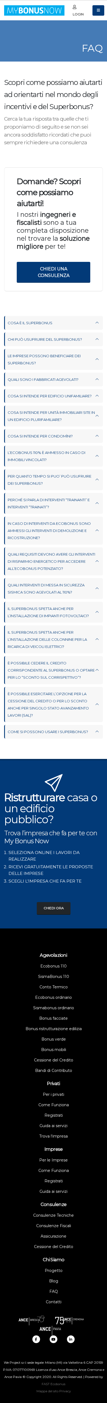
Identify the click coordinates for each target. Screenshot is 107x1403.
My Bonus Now (26, 841)
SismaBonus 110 (53, 976)
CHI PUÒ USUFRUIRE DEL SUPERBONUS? (45, 339)
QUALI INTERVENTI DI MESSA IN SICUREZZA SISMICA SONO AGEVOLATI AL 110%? (46, 588)
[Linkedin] (71, 1339)
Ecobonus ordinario (53, 997)
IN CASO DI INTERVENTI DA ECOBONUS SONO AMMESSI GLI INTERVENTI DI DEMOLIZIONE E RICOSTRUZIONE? (49, 530)
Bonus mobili (53, 1049)
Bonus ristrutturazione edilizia (54, 1028)
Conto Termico (54, 987)
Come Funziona (53, 1104)
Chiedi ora (54, 908)
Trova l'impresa (53, 1136)
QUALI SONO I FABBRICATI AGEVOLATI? (43, 379)
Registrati (53, 1115)
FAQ (53, 1291)
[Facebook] (36, 1339)
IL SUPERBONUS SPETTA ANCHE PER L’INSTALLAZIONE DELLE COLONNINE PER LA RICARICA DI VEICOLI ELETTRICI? (47, 639)
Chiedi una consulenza (53, 272)
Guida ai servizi (53, 1125)
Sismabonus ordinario (53, 1007)
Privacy (65, 1391)
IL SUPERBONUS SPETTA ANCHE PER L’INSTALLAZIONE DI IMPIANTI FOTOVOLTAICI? (48, 612)
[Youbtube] (53, 1339)
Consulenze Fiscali (53, 1225)
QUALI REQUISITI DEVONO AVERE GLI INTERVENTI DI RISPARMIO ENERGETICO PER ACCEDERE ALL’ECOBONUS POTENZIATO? (51, 561)
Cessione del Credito (53, 1060)
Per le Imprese (53, 1160)
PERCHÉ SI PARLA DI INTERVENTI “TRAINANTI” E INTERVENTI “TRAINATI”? (49, 503)
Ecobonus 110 (53, 966)
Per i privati (53, 1094)
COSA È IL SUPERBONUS (30, 323)
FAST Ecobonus (53, 1384)
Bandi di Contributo (53, 1070)
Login (78, 14)
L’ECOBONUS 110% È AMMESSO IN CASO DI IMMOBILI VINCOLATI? (46, 456)
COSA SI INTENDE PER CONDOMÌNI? (40, 436)
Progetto (54, 1270)
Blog (53, 1281)
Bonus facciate (53, 1018)
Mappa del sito (47, 1391)
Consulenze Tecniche (53, 1215)
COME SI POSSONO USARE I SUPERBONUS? (48, 732)
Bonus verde (53, 1039)
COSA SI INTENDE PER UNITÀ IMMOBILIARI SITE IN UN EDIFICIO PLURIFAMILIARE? (51, 416)
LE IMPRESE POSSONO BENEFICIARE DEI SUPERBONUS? (44, 359)
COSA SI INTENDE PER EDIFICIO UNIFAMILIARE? (50, 396)
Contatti (53, 1301)
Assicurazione (53, 1236)
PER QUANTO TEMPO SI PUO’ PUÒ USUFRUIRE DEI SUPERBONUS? (49, 480)
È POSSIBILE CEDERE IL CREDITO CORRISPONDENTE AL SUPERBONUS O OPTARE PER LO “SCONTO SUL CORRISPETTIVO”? (51, 670)
